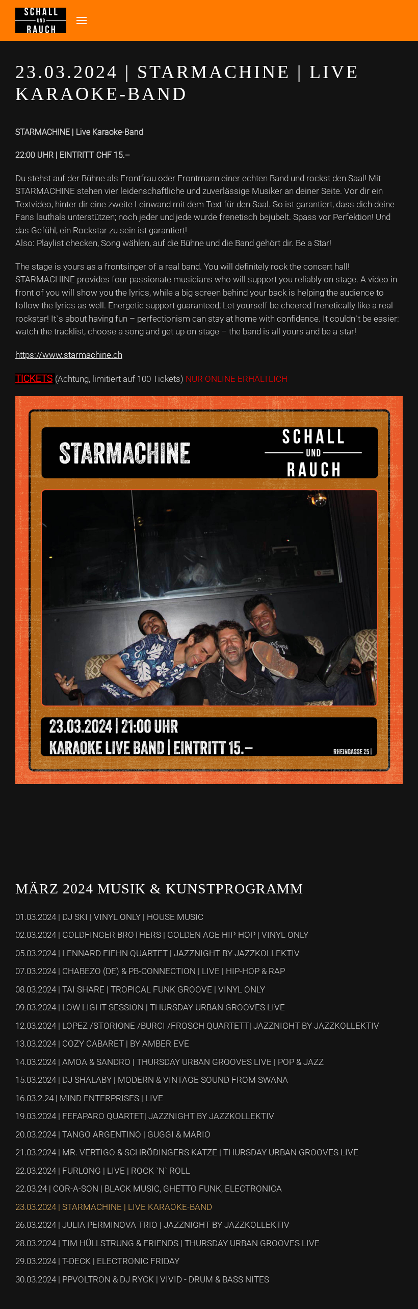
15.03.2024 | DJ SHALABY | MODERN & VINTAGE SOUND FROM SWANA (151, 1080)
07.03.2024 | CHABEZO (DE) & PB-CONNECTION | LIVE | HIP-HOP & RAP (150, 971)
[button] (81, 20)
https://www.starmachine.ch (68, 355)
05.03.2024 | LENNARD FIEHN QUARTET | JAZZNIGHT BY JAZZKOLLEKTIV (157, 953)
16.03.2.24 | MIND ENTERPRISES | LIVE (89, 1098)
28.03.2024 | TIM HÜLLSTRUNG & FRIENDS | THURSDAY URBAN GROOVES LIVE (167, 1243)
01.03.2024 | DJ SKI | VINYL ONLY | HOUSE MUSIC (109, 917)
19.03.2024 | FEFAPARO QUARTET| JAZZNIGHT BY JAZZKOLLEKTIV (144, 1116)
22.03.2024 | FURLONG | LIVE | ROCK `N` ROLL (102, 1171)
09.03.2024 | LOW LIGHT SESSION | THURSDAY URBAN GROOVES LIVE (150, 1007)
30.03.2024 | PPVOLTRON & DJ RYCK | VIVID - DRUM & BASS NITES (142, 1279)
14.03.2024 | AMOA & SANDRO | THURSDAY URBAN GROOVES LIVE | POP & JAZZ (169, 1062)
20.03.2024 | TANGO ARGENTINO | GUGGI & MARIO (113, 1134)
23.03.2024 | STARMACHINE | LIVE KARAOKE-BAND (113, 1207)
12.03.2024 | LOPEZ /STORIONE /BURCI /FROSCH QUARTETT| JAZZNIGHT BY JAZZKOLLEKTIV (197, 1026)
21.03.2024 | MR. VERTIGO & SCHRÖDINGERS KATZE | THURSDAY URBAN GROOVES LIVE (186, 1152)
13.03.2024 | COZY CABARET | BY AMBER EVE (102, 1043)
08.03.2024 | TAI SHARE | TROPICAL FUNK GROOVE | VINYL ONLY (140, 989)
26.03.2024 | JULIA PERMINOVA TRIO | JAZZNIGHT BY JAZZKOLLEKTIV (152, 1225)
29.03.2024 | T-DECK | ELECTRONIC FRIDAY (97, 1261)
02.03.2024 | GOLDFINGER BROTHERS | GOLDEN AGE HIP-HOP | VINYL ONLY (161, 935)
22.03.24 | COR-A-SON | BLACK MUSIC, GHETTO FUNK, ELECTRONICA (148, 1188)
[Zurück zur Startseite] (40, 20)
